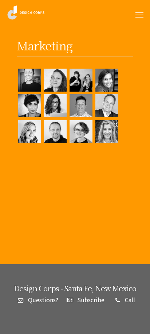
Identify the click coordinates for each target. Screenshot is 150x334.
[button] (139, 15)
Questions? (42, 299)
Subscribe (90, 299)
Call (129, 299)
